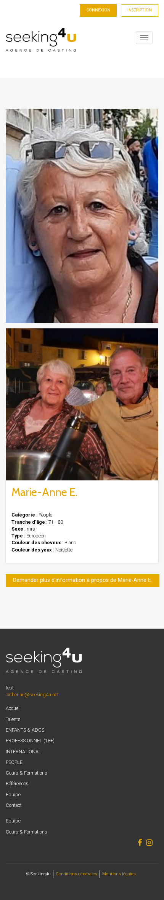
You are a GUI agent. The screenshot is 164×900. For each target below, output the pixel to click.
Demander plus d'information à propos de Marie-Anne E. (82, 580)
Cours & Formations (26, 773)
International (23, 751)
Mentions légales (119, 873)
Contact (14, 805)
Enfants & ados (25, 730)
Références (17, 783)
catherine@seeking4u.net (32, 694)
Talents (13, 719)
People (14, 762)
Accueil (13, 708)
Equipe (13, 794)
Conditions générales (76, 873)
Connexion (98, 10)
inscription (139, 10)
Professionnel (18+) (30, 740)
